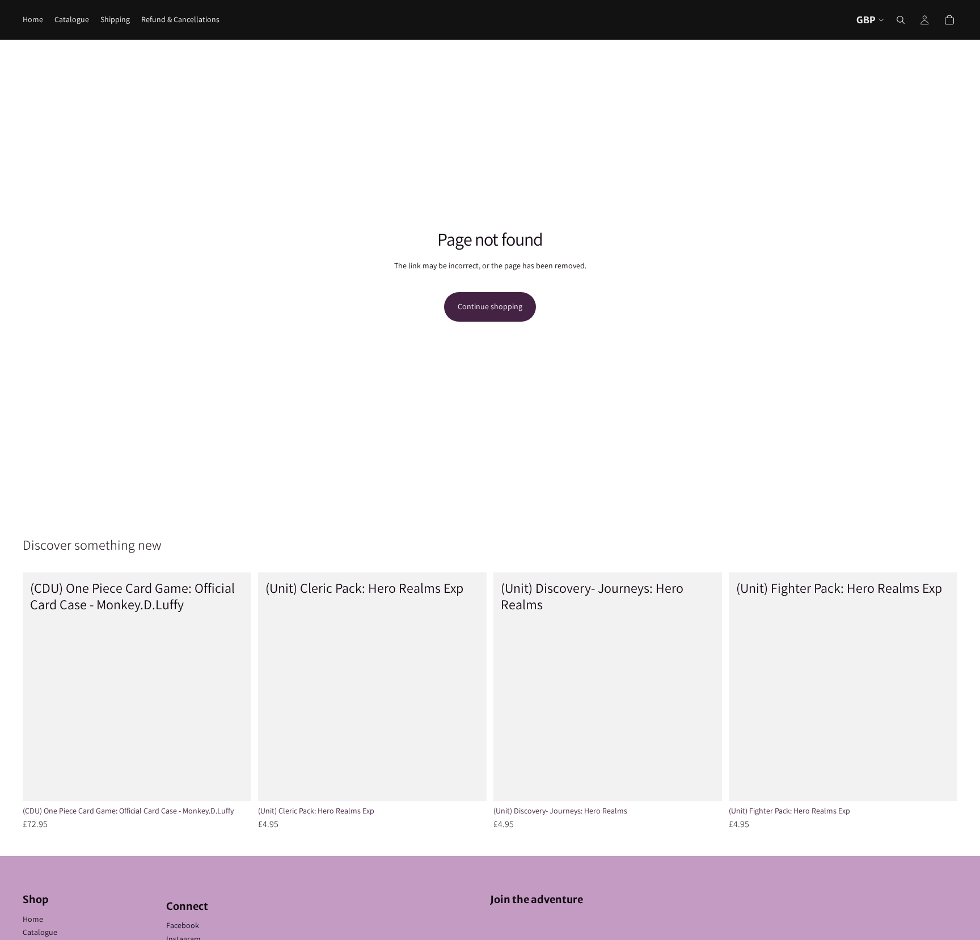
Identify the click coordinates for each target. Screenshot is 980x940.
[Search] (900, 19)
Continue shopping (490, 306)
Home (33, 919)
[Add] (233, 783)
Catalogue (40, 932)
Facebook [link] (182, 925)
